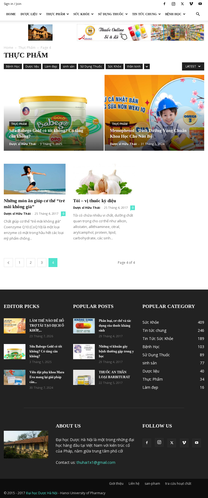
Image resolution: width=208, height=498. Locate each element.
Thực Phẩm (55, 14)
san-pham (152, 483)
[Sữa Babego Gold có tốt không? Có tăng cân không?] (54, 118)
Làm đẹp (51, 66)
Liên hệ (134, 483)
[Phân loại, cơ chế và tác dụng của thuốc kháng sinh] (84, 325)
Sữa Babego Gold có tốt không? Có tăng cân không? (46, 351)
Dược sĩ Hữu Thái (22, 144)
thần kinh (134, 66)
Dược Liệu (29, 14)
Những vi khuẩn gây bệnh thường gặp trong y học (116, 351)
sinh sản (68, 66)
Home (11, 14)
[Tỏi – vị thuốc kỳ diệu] (104, 179)
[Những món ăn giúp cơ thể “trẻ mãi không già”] (35, 179)
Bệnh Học (173, 14)
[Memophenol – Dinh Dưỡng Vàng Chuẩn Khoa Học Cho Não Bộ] (154, 118)
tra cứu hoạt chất (178, 483)
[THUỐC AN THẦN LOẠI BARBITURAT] (84, 377)
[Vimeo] (191, 4)
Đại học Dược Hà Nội (42, 493)
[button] (197, 14)
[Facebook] (164, 4)
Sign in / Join (12, 4)
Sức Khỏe (81, 14)
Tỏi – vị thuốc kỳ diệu (94, 200)
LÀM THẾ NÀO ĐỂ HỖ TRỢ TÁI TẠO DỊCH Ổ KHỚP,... (47, 325)
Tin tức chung (144, 14)
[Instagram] (173, 4)
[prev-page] (8, 262)
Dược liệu (32, 66)
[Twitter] (182, 4)
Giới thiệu (116, 483)
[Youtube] (200, 4)
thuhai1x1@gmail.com (96, 462)
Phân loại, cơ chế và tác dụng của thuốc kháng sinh (115, 325)
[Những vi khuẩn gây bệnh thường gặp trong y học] (84, 351)
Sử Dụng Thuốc (111, 14)
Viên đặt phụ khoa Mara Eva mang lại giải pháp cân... (47, 377)
